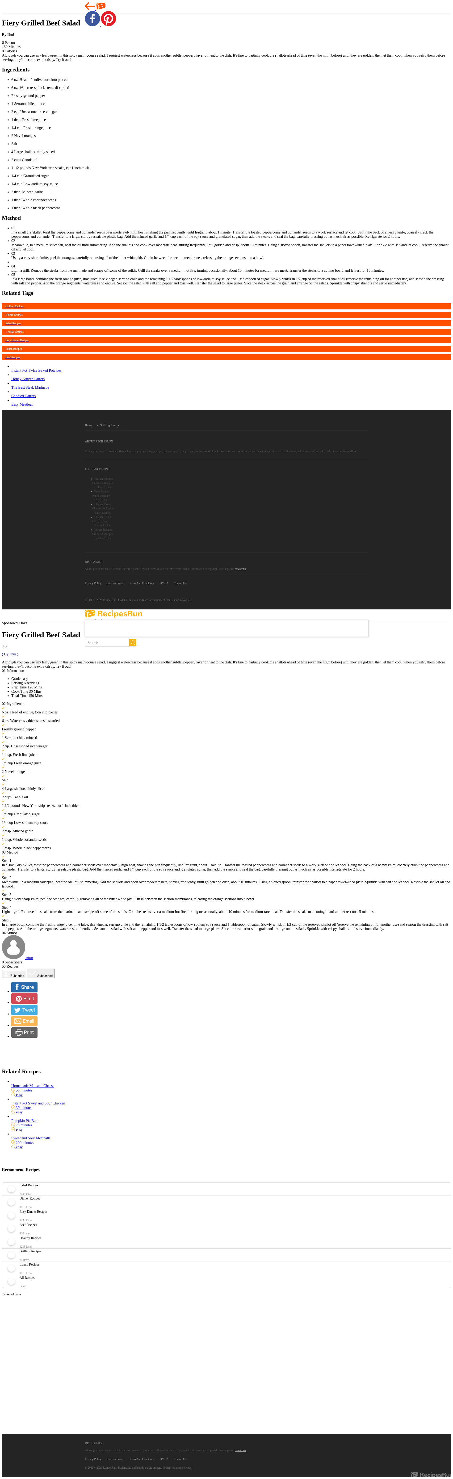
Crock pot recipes (102, 534)
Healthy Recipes (103, 538)
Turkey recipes (103, 529)
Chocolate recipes (102, 483)
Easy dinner (101, 500)
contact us (240, 569)
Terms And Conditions (141, 583)
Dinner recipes (103, 525)
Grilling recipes (103, 487)
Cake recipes (99, 521)
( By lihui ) (10, 654)
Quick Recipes (102, 512)
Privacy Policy (93, 583)
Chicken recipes (103, 478)
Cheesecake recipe (102, 508)
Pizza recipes (102, 491)
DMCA (164, 583)
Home (88, 425)
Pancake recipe (101, 495)
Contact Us (180, 583)
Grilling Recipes (110, 425)
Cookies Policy (115, 583)
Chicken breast (102, 504)
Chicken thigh (102, 517)
